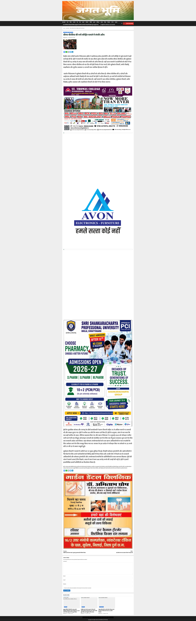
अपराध (74, 22)
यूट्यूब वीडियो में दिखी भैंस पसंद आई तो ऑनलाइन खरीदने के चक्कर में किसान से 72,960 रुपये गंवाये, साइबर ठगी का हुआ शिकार (71, 611)
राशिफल (98, 22)
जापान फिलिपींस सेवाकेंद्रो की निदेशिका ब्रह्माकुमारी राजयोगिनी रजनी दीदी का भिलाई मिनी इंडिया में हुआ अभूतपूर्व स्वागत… (81, 24)
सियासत (108, 22)
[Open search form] (121, 24)
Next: (124, 552)
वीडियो (91, 22)
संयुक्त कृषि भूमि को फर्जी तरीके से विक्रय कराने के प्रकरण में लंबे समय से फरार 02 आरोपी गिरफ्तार (106, 611)
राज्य (67, 22)
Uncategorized (101, 606)
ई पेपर (112, 22)
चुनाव (94, 22)
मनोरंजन (87, 22)
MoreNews (101, 619)
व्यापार (102, 22)
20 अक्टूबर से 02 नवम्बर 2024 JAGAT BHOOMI (107, 24)
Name (64, 576)
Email (64, 580)
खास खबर (63, 22)
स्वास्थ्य (116, 22)
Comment (65, 561)
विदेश (71, 22)
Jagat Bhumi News (129, 23)
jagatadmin (66, 37)
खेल (80, 22)
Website (64, 584)
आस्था (83, 22)
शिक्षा (105, 22)
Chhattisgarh (65, 32)
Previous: (74, 552)
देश (77, 22)
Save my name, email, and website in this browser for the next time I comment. (77, 588)
